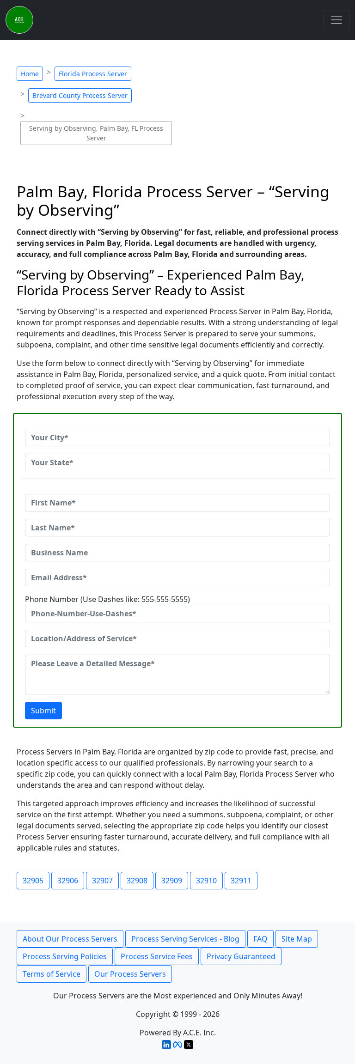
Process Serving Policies (65, 956)
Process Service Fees (157, 956)
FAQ (260, 939)
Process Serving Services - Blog (185, 939)
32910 (206, 881)
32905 (33, 881)
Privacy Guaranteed (241, 956)
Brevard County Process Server (80, 95)
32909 (171, 881)
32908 (137, 881)
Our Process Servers (130, 974)
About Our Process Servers (70, 939)
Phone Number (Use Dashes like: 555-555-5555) (107, 599)
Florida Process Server (93, 73)
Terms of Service (51, 974)
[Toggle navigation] (336, 20)
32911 (241, 881)
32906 (67, 881)
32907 (102, 881)
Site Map (297, 939)
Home (30, 73)
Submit (43, 710)
